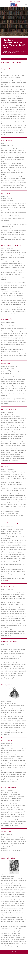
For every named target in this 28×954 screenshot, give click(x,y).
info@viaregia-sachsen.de (15, 1)
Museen (6, 580)
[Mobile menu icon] (26, 4)
